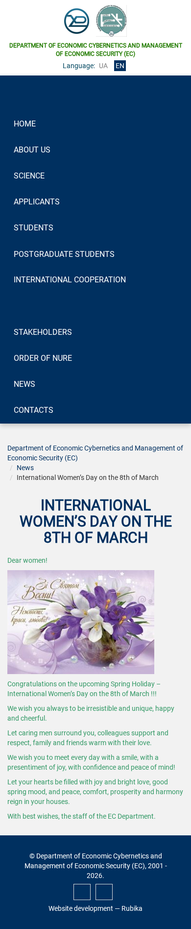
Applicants (37, 201)
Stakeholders (43, 332)
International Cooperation (70, 279)
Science (29, 175)
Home (25, 123)
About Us (32, 149)
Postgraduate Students (64, 254)
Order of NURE (43, 358)
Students (33, 227)
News (24, 384)
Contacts (33, 410)
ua (103, 66)
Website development (80, 908)
